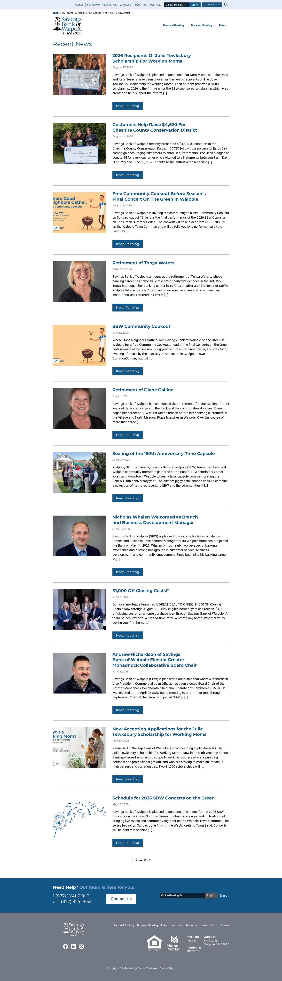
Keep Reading (127, 106)
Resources (191, 925)
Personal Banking (173, 25)
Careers (224, 925)
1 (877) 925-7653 (75, 901)
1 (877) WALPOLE (71, 896)
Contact (79, 4)
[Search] (226, 4)
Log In (194, 4)
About (137, 4)
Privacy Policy (166, 968)
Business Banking (201, 25)
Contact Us (121, 898)
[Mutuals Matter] (174, 950)
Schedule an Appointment (102, 4)
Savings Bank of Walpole (142, 968)
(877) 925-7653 (152, 4)
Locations (125, 4)
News (204, 925)
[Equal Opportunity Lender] (154, 950)
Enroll (224, 895)
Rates (222, 25)
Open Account (212, 4)
